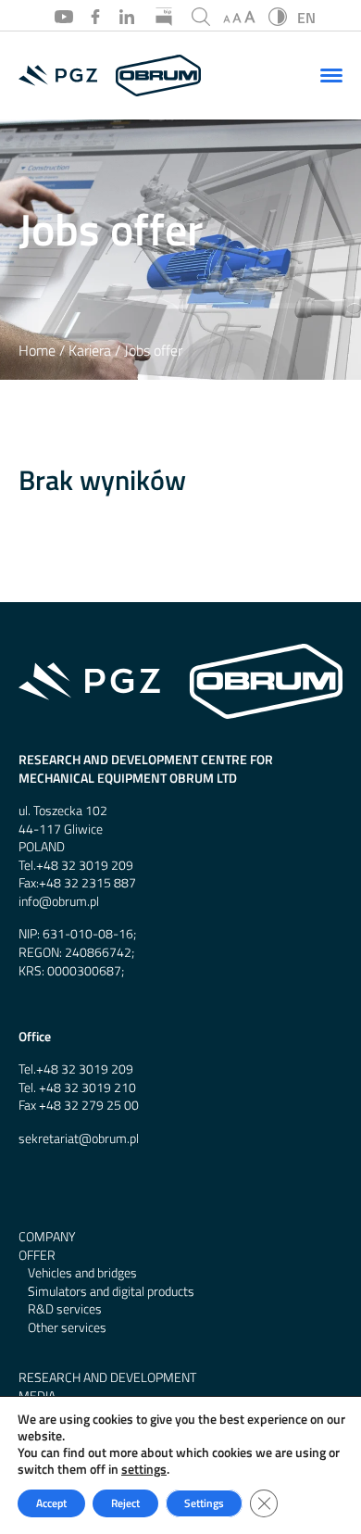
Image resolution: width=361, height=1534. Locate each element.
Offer (37, 1255)
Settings (204, 1503)
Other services (67, 1328)
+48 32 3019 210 (87, 1088)
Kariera (89, 350)
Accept (51, 1503)
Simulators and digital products (111, 1292)
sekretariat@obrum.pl (79, 1139)
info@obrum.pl (59, 902)
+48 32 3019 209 (84, 865)
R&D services (65, 1309)
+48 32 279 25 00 (89, 1105)
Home (37, 350)
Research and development (107, 1378)
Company (47, 1237)
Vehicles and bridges (82, 1273)
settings (144, 1469)
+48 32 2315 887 (87, 883)
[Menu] (331, 75)
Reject (125, 1503)
